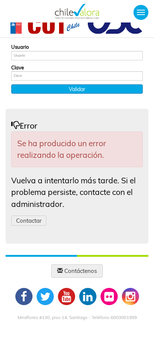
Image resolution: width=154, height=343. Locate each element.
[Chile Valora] (77, 11)
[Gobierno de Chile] (16, 27)
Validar (77, 89)
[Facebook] (24, 296)
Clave (17, 67)
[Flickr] (109, 296)
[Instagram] (130, 296)
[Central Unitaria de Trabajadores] (55, 27)
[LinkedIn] (87, 296)
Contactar (28, 220)
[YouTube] (66, 296)
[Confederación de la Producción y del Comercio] (115, 27)
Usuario (20, 47)
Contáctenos (80, 270)
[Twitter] (45, 296)
